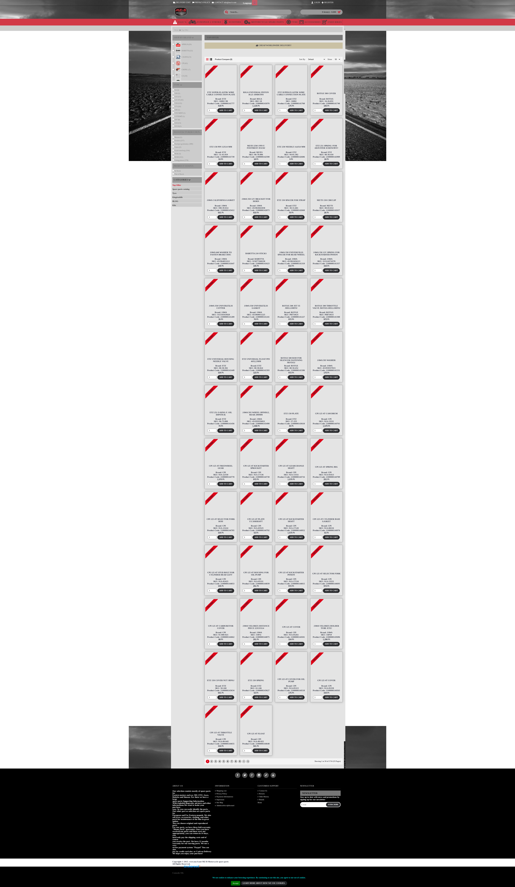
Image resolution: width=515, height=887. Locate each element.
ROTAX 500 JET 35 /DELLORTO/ (291, 307)
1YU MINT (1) (180, 113)
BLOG (175, 201)
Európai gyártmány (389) (184, 144)
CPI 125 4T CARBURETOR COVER (220, 627)
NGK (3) (178, 154)
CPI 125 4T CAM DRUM (326, 413)
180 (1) (177, 110)
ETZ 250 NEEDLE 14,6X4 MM (291, 147)
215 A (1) (178, 126)
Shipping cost (221, 791)
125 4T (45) (179, 100)
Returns (262, 794)
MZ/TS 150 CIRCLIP (326, 200)
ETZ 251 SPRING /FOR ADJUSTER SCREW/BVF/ (326, 147)
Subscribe (333, 805)
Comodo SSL (178, 873)
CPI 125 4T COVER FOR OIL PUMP (291, 680)
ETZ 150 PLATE (291, 413)
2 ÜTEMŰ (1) (180, 116)
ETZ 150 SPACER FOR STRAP (291, 200)
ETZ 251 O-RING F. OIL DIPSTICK (221, 413)
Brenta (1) (178, 137)
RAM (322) (179, 157)
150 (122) (178, 103)
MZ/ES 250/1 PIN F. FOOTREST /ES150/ (256, 147)
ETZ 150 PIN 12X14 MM (221, 147)
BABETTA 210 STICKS (255, 253)
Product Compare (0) (223, 59)
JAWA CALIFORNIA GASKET (221, 200)
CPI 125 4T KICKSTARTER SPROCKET (256, 467)
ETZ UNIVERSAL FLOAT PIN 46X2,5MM (256, 360)
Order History (264, 797)
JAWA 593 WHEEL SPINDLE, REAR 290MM (255, 413)
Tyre (174, 193)
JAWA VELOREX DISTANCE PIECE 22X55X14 (256, 627)
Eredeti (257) (179, 141)
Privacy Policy (221, 794)
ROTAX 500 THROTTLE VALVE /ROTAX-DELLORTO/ (326, 307)
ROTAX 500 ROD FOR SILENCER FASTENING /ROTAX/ (291, 360)
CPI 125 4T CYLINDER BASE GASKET (326, 520)
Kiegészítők (177, 197)
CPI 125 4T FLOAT (256, 734)
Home (176, 30)
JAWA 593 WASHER (326, 360)
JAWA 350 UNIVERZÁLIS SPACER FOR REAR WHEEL (291, 253)
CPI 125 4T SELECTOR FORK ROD (221, 520)
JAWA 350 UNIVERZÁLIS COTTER (221, 307)
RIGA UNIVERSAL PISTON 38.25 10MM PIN (256, 93)
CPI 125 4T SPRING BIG (326, 467)
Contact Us (263, 791)
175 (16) (178, 106)
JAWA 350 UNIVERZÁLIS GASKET (256, 307)
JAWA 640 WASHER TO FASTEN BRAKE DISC (221, 253)
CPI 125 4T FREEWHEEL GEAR (221, 467)
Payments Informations (224, 797)
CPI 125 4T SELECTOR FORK (326, 574)
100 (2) (177, 93)
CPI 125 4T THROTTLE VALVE (221, 733)
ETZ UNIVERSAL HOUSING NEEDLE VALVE (220, 360)
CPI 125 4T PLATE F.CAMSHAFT (256, 520)
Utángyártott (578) (181, 160)
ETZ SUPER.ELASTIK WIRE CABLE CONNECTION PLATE (220, 93)
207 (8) (177, 120)
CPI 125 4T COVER (291, 627)
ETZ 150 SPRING (256, 680)
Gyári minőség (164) (182, 150)
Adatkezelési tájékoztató (225, 805)
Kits (174, 205)
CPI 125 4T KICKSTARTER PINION (291, 573)
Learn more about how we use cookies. (264, 883)
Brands (261, 800)
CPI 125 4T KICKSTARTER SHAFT (291, 520)
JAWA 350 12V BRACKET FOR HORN (256, 200)
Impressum (220, 800)
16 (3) (177, 90)
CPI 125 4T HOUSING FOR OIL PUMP (256, 573)
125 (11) (178, 97)
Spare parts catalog (181, 189)
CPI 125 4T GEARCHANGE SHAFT (291, 467)
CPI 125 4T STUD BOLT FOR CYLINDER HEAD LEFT (220, 573)
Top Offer (184, 30)
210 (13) (178, 123)
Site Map (219, 803)
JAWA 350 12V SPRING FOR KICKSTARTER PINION (326, 253)
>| (248, 761)
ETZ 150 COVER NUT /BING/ (220, 680)
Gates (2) (178, 147)
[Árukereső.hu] (192, 867)
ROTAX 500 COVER (326, 93)
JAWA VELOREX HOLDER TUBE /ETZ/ (326, 627)
